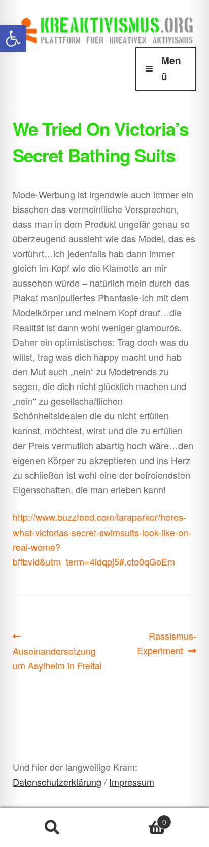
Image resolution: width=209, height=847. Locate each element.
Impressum (131, 781)
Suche (52, 827)
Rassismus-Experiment (166, 642)
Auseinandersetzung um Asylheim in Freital (57, 650)
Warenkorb (135, 818)
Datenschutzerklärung (57, 781)
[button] (13, 38)
